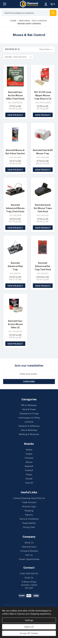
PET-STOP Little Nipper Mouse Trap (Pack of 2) (42, 95)
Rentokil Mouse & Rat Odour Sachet (15, 152)
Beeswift (29, 466)
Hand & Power (29, 409)
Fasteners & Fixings (29, 413)
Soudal (29, 478)
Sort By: (8, 57)
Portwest (29, 458)
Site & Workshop (29, 430)
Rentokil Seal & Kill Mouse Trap (43, 152)
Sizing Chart (29, 527)
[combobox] (26, 13)
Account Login (29, 506)
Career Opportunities (29, 559)
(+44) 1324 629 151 (29, 573)
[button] (29, 49)
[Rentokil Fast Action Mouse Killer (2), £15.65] (15, 305)
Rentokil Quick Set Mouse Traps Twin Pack (43, 208)
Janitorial (29, 421)
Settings (29, 620)
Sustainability (29, 523)
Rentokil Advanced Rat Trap (15, 266)
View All (29, 482)
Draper (29, 453)
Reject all (29, 626)
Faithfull (29, 470)
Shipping (29, 510)
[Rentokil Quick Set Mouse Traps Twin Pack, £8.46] (43, 189)
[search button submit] (53, 13)
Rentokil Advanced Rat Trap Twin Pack (43, 266)
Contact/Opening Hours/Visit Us (29, 498)
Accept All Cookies (29, 633)
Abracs (29, 462)
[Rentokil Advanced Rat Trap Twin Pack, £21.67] (43, 247)
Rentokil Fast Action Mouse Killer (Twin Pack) (15, 95)
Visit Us (29, 555)
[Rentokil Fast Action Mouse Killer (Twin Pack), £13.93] (15, 77)
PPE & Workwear (29, 405)
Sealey (29, 449)
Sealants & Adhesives (29, 426)
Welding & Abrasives (29, 434)
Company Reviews (29, 550)
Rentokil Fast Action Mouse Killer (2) (15, 324)
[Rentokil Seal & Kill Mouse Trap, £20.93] (43, 135)
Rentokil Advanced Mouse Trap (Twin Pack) (15, 208)
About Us (29, 542)
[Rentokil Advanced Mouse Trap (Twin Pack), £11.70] (15, 189)
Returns (29, 514)
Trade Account (29, 502)
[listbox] (23, 57)
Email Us (29, 577)
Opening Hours (29, 546)
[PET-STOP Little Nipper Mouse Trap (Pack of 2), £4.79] (43, 77)
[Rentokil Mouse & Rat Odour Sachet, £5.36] (15, 135)
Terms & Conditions (29, 519)
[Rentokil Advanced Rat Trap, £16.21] (15, 247)
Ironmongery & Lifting (29, 417)
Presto (29, 474)
